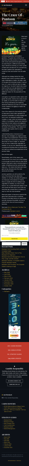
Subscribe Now (14, 238)
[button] (14, 229)
